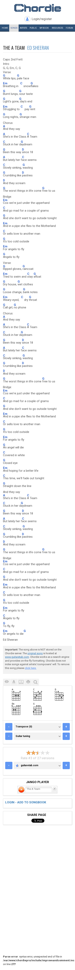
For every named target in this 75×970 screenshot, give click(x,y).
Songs (14, 28)
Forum (69, 28)
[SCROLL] (21, 682)
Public (33, 28)
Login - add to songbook (25, 802)
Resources (57, 28)
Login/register (42, 19)
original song (35, 653)
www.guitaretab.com (17, 656)
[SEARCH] (35, 682)
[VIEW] (6, 682)
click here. (30, 668)
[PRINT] (28, 682)
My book (44, 28)
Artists (23, 28)
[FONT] (13, 682)
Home (5, 28)
